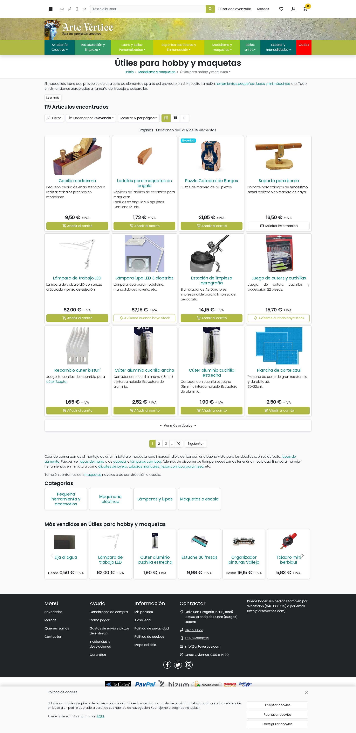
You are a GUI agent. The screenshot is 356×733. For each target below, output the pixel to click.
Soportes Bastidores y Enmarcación (179, 47)
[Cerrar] (306, 692)
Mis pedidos (144, 612)
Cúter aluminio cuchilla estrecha (211, 372)
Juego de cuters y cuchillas (279, 278)
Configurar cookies (277, 724)
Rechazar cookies (278, 714)
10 (178, 443)
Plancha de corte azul (279, 370)
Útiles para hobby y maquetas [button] (204, 72)
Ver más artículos (178, 425)
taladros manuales (144, 466)
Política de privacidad (152, 628)
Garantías (98, 654)
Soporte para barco (279, 181)
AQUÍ (100, 716)
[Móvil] (77, 9)
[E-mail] (84, 9)
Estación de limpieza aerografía (211, 280)
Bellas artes (250, 47)
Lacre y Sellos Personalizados (131, 47)
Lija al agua (66, 557)
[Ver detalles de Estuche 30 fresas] (199, 541)
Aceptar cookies (277, 705)
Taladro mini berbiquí (288, 559)
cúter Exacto (56, 381)
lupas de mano (92, 461)
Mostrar (138, 118)
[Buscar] (210, 9)
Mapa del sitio (145, 644)
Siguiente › (196, 443)
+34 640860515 (197, 638)
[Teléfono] (69, 9)
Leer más (53, 97)
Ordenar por (92, 118)
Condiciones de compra (109, 612)
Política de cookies (149, 636)
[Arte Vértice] (79, 29)
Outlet (304, 44)
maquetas (92, 474)
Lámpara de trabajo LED (77, 278)
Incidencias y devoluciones (100, 644)
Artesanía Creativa (60, 47)
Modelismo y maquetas (222, 47)
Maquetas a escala (199, 499)
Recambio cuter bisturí (77, 370)
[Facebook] (167, 664)
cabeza (119, 461)
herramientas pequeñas (235, 83)
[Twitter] (178, 664)
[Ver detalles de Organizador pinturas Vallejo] (243, 541)
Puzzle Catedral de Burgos (211, 181)
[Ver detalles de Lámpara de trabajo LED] (110, 541)
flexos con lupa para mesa (182, 466)
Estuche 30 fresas (199, 557)
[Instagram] (189, 664)
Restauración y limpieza (93, 47)
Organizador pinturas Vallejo (243, 559)
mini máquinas (278, 83)
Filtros (56, 118)
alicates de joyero (112, 466)
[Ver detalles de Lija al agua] (65, 541)
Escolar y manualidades (277, 47)
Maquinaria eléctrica (110, 499)
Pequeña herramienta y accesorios (66, 499)
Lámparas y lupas (155, 499)
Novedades (53, 612)
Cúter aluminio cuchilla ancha (144, 370)
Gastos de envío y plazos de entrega (110, 631)
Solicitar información (281, 225)
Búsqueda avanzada (235, 9)
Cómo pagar (100, 620)
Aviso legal (143, 620)
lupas (260, 83)
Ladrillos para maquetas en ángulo (144, 183)
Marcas (263, 9)
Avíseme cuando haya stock (146, 318)
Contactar (52, 636)
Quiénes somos (56, 628)
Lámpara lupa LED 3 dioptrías (144, 278)
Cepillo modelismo (77, 181)
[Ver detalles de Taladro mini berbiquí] (288, 541)
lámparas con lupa (145, 461)
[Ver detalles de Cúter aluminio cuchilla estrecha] (154, 541)
